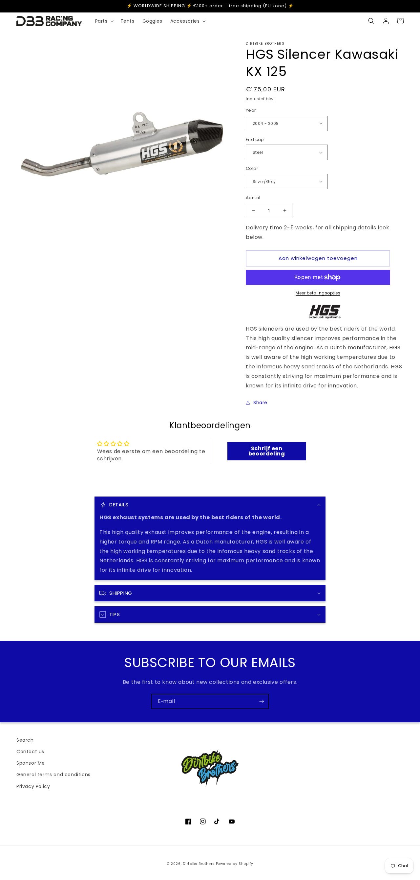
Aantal (253, 198)
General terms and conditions (53, 774)
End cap (255, 139)
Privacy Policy (33, 786)
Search (25, 740)
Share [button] (260, 402)
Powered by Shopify (234, 863)
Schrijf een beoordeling (266, 451)
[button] (103, 21)
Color (252, 168)
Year (251, 110)
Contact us (30, 751)
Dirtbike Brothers (199, 863)
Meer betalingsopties (318, 293)
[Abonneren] (261, 701)
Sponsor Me (30, 763)
